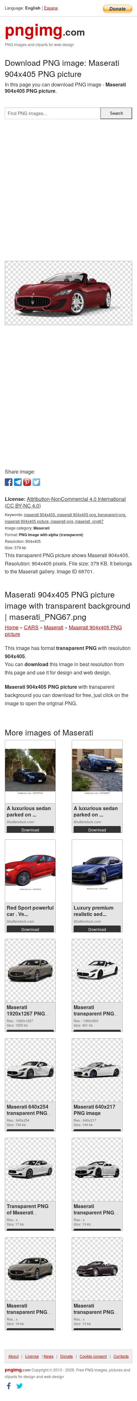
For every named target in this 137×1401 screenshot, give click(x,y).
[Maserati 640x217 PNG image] (97, 1070)
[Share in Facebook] (8, 482)
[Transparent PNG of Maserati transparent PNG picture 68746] (30, 1169)
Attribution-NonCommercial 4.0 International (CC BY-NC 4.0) (65, 502)
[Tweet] (36, 482)
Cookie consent (93, 1356)
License (32, 1356)
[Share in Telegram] (18, 482)
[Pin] (27, 482)
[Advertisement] (68, 192)
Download (30, 829)
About (13, 1356)
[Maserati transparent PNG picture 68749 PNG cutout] (97, 970)
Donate (66, 1356)
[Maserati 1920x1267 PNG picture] (30, 970)
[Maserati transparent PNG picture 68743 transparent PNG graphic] (97, 1269)
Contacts (121, 1356)
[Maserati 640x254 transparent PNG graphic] (30, 1070)
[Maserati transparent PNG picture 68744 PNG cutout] (30, 1269)
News (49, 1356)
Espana (51, 8)
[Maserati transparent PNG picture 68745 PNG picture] (97, 1169)
